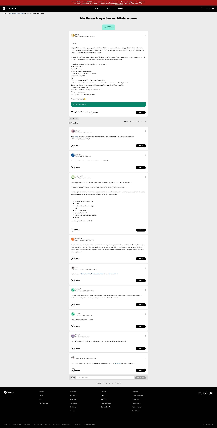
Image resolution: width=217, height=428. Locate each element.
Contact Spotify (105, 407)
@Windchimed (113, 274)
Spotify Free (135, 411)
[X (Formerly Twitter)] (205, 393)
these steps (119, 4)
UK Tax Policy (78, 424)
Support (103, 395)
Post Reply (140, 377)
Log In (208, 9)
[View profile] (73, 35)
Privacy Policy (27, 424)
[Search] (202, 9)
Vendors (72, 411)
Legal (5, 424)
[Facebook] (211, 393)
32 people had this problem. (79, 112)
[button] (145, 35)
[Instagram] (200, 393)
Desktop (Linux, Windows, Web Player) (92, 274)
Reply (141, 112)
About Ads (48, 424)
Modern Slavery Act (67, 424)
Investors (73, 407)
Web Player (104, 399)
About (41, 395)
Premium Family (136, 403)
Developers (73, 399)
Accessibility (56, 424)
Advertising (73, 403)
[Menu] (213, 8)
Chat (108, 8)
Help (96, 8)
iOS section (117, 363)
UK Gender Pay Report (90, 424)
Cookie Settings (37, 424)
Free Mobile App (106, 403)
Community (11, 8)
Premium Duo (136, 399)
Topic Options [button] (73, 119)
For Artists (73, 395)
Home (12, 13)
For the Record (44, 403)
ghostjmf (75, 136)
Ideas (120, 8)
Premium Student (137, 407)
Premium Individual (137, 395)
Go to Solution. (81, 104)
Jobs (41, 399)
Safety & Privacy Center (15, 424)
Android (21, 13)
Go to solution (109, 28)
